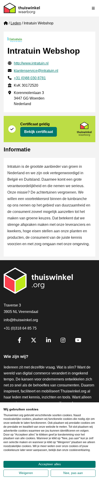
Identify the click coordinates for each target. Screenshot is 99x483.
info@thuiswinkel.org (21, 320)
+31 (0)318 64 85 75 (20, 328)
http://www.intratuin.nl (31, 63)
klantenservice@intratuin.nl (36, 71)
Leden (16, 23)
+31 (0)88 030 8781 (30, 78)
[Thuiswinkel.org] (22, 8)
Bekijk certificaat (38, 132)
